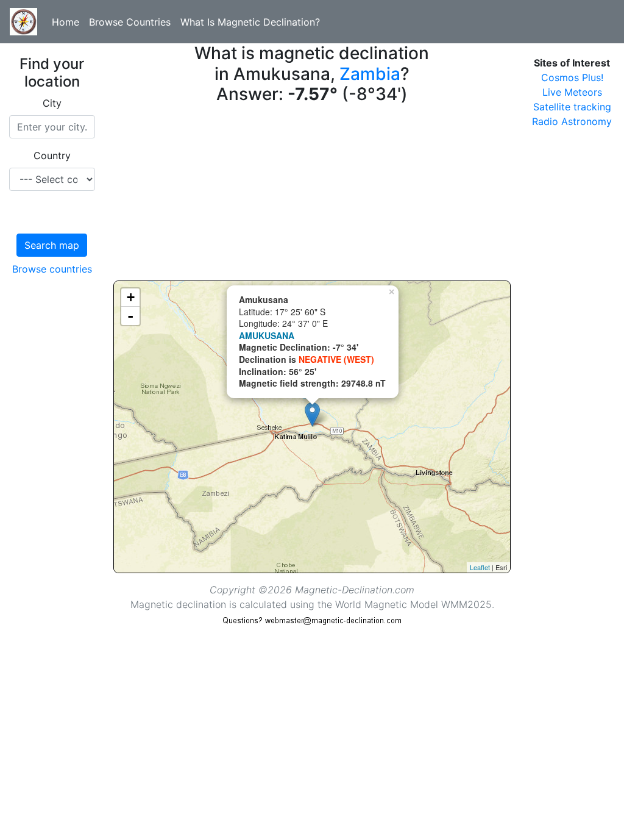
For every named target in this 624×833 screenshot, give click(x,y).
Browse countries (52, 269)
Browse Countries (130, 22)
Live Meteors (572, 92)
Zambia (369, 73)
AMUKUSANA (266, 335)
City (52, 103)
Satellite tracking (572, 107)
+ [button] (131, 297)
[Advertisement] (312, 195)
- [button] (130, 315)
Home (65, 22)
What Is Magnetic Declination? (250, 22)
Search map (51, 245)
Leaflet (480, 567)
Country (52, 155)
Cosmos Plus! (572, 77)
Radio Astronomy (572, 121)
